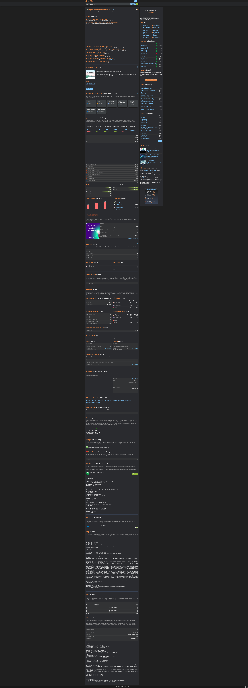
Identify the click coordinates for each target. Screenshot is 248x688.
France (117, 206)
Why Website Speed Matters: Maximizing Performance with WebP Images (153, 150)
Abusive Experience (95, 354)
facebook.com (146, 27)
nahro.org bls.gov (145, 104)
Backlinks (92, 244)
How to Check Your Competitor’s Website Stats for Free (153, 162)
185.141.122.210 (144, 129)
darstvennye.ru (144, 66)
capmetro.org (116, 400)
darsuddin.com (144, 53)
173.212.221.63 (144, 135)
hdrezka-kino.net (144, 48)
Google (93, 440)
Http (90, 532)
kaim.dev (143, 56)
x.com (144, 29)
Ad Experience (93, 335)
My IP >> (160, 141)
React (121, 104)
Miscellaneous (101, 109)
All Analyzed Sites (117, 686)
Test (137, 527)
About (129, 686)
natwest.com (89, 400)
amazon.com (156, 29)
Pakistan (118, 209)
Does (99, 418)
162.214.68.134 (144, 120)
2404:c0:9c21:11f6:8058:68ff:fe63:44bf (150, 127)
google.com (145, 25)
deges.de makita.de (146, 106)
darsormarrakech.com (146, 52)
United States (119, 204)
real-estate (92, 83)
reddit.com (155, 30)
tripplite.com (123, 400)
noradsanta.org (90, 402)
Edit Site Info (89, 88)
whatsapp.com (156, 37)
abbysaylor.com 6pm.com (147, 95)
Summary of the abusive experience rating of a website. (98, 356)
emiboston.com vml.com (147, 98)
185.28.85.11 (143, 125)
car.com (129, 400)
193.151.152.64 (144, 122)
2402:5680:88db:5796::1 (146, 130)
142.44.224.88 (144, 116)
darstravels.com (144, 43)
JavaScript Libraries (132, 102)
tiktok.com (145, 30)
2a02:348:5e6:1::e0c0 (146, 138)
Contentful (101, 103)
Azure (89, 103)
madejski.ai (143, 60)
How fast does (98, 407)
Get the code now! (151, 189)
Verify (93, 517)
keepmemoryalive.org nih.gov (148, 108)
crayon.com (135, 400)
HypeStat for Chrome (152, 79)
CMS (99, 101)
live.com (155, 35)
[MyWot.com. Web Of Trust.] (87, 452)
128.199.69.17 (143, 117)
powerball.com (97, 400)
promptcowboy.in (145, 47)
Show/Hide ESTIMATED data (149, 170)
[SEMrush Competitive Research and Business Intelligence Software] (92, 215)
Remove (145, 178)
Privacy (126, 686)
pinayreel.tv (143, 55)
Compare (133, 4)
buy (87, 83)
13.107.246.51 (112, 59)
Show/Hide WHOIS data (148, 175)
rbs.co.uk (104, 400)
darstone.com (144, 64)
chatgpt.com (146, 34)
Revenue (91, 289)
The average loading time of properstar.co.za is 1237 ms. (98, 409)
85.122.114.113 (144, 133)
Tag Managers (111, 101)
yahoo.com (156, 34)
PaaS (88, 101)
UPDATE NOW (151, 12)
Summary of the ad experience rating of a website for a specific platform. (102, 338)
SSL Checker (98, 464)
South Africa (118, 203)
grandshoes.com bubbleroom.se (149, 90)
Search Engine (93, 274)
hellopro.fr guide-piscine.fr (147, 109)
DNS (90, 594)
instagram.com (156, 27)
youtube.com (156, 25)
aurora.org (97, 402)
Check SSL (135, 473)
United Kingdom (119, 207)
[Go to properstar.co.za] (113, 9)
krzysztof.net (144, 50)
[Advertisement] (112, 35)
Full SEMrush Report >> (133, 238)
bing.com (145, 32)
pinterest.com (146, 37)
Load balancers (91, 109)
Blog (123, 686)
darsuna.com (144, 45)
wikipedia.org (146, 35)
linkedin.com (156, 32)
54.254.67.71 (143, 137)
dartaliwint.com (144, 61)
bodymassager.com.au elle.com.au (149, 100)
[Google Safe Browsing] (87, 447)
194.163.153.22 (144, 124)
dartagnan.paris (144, 58)
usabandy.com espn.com (147, 103)
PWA (100, 112)
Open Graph (101, 111)
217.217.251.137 (144, 119)
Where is (97, 371)
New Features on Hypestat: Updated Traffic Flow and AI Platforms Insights (152, 156)
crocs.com (109, 400)
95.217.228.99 (144, 132)
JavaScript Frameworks (121, 102)
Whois (91, 618)
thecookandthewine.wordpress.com (149, 63)
